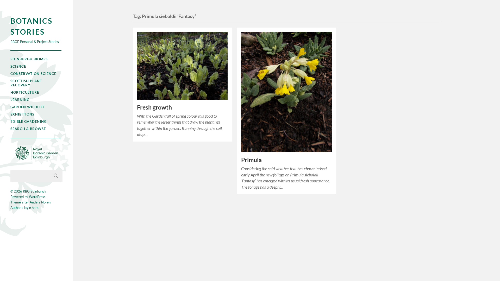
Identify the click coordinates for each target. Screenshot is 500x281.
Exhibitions (22, 114)
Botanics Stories (31, 26)
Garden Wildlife (27, 107)
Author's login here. (24, 208)
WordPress (37, 197)
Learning (19, 100)
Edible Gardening (28, 121)
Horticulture (24, 92)
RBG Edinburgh (34, 191)
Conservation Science (33, 74)
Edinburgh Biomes (29, 59)
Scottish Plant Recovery (26, 83)
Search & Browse (28, 129)
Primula (251, 159)
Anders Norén (40, 202)
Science (18, 66)
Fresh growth (154, 107)
